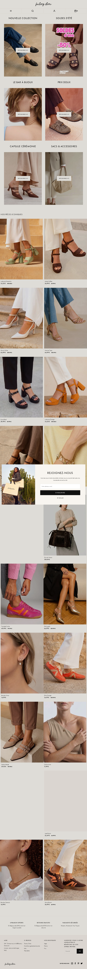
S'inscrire (60, 493)
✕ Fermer (60, 498)
